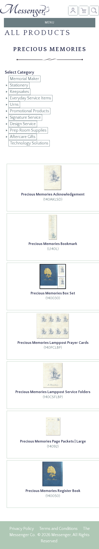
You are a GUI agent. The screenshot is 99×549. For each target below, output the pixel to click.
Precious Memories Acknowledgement (52, 194)
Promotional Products (29, 111)
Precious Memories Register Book (53, 491)
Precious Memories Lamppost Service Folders (52, 392)
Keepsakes (19, 91)
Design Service (23, 124)
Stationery (19, 85)
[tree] (50, 111)
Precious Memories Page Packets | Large (53, 441)
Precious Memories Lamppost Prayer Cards (52, 343)
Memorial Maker (24, 79)
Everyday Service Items (30, 98)
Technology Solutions (29, 143)
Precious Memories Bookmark (53, 244)
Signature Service (25, 117)
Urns (14, 104)
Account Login (72, 10)
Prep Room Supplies (28, 130)
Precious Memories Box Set (53, 293)
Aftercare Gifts (22, 137)
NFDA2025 (83, 10)
